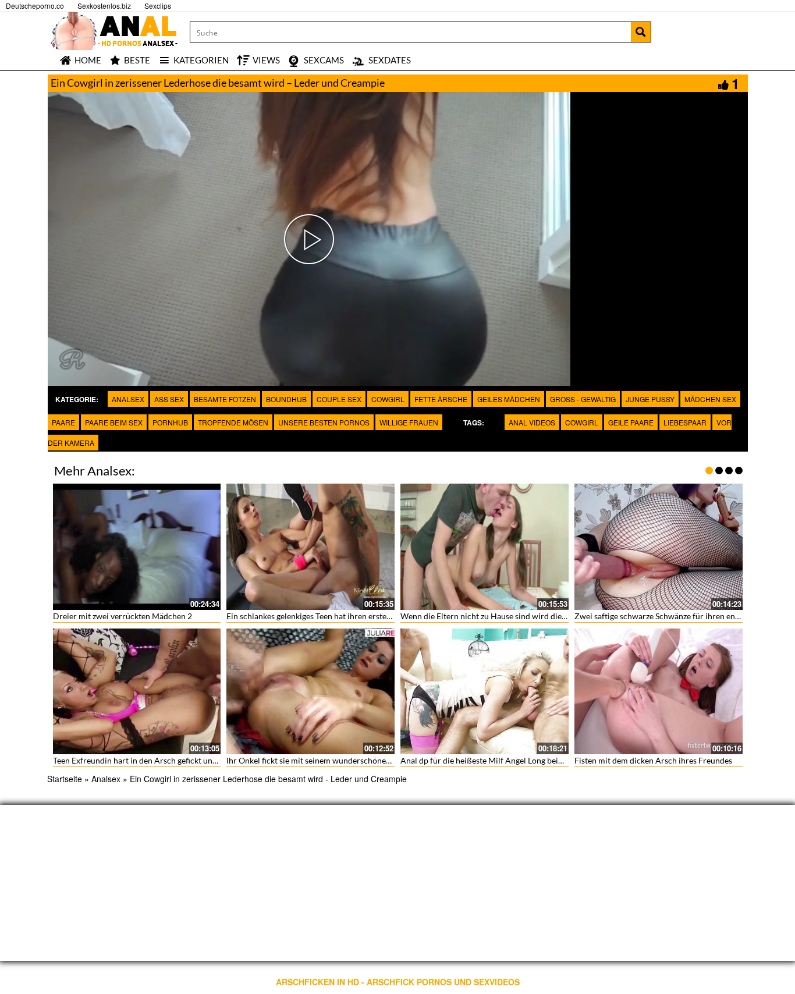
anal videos (532, 422)
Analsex (128, 399)
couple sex (339, 399)
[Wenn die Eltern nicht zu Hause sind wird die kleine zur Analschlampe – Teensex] (484, 547)
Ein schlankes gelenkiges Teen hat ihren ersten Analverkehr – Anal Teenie (357, 616)
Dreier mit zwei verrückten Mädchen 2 (122, 616)
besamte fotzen (225, 399)
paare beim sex (114, 422)
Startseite (64, 778)
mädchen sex (710, 399)
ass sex (169, 399)
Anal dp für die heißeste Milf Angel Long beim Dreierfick (502, 760)
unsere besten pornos (324, 422)
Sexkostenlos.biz (104, 5)
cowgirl (387, 399)
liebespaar (685, 422)
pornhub (170, 422)
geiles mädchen (508, 399)
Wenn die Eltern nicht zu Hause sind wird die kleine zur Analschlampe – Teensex (544, 616)
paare (63, 422)
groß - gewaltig (583, 399)
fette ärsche (440, 399)
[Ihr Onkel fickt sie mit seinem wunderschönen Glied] (310, 692)
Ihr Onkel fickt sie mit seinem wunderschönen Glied (318, 760)
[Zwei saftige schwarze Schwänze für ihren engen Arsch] (658, 547)
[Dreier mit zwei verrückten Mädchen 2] (137, 547)
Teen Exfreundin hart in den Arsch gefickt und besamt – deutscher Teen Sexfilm (194, 760)
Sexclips (157, 5)
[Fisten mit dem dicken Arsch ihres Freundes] (658, 692)
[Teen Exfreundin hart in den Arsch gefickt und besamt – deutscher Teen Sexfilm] (137, 692)
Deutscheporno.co (35, 5)
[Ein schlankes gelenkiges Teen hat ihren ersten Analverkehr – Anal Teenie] (310, 547)
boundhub (286, 399)
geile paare (631, 422)
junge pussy (650, 399)
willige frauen (408, 422)
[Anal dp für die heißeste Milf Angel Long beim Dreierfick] (484, 692)
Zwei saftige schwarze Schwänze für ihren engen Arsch (672, 616)
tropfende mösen (233, 422)
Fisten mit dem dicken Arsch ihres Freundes (653, 760)
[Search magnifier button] (641, 32)
